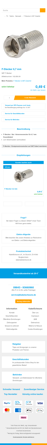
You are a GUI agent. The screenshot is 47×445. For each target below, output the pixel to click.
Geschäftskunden (12, 316)
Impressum (35, 316)
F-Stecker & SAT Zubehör (22, 81)
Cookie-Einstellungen (35, 329)
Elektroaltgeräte (11, 329)
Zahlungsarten (12, 322)
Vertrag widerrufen (23, 301)
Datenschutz (35, 322)
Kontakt (11, 312)
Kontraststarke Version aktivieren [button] (23, 437)
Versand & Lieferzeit (12, 326)
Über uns (35, 312)
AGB (35, 319)
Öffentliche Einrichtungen (11, 319)
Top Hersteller (10, 394)
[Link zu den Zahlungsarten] (23, 411)
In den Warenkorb (30, 98)
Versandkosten (32, 425)
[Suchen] (42, 10)
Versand (42, 90)
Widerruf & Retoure (35, 326)
